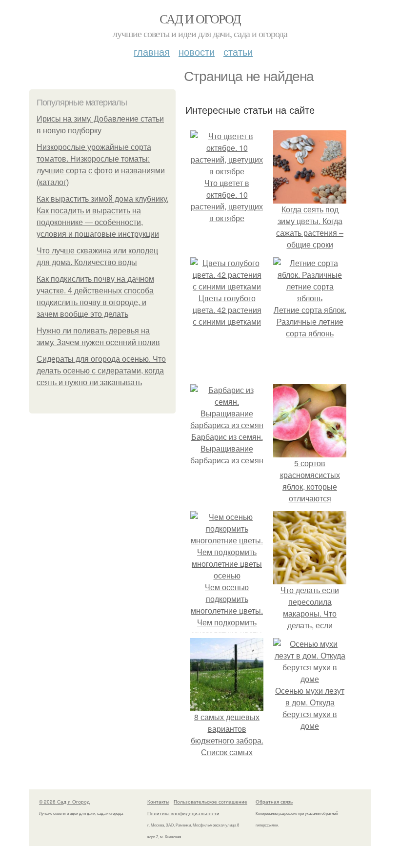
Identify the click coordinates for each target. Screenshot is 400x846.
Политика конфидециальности (183, 813)
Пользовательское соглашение (210, 801)
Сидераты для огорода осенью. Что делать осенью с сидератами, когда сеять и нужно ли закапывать (101, 371)
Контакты (158, 801)
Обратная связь (274, 801)
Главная (152, 51)
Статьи (238, 51)
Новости (197, 51)
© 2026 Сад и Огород (64, 801)
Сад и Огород (200, 18)
